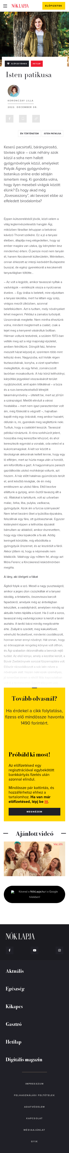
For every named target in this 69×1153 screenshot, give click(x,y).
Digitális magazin (24, 1059)
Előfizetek (53, 5)
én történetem (29, 133)
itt (46, 801)
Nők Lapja (20, 5)
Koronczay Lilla (21, 100)
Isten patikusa (52, 133)
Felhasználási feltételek (34, 1095)
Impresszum (34, 1083)
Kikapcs (14, 1006)
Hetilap (37, 64)
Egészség (15, 988)
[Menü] (5, 6)
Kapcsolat (34, 1118)
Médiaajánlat (34, 1130)
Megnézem (35, 811)
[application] (34, 859)
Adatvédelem (34, 1106)
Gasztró (14, 1023)
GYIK (34, 1141)
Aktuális (15, 970)
